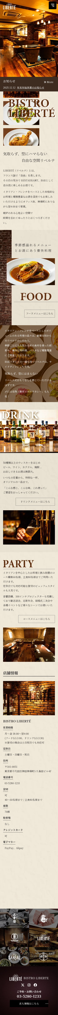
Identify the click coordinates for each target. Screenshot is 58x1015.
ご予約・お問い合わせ (29, 994)
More (49, 82)
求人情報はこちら (29, 1003)
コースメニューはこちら (36, 619)
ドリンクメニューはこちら (35, 501)
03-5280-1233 (12, 783)
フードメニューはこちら (39, 313)
